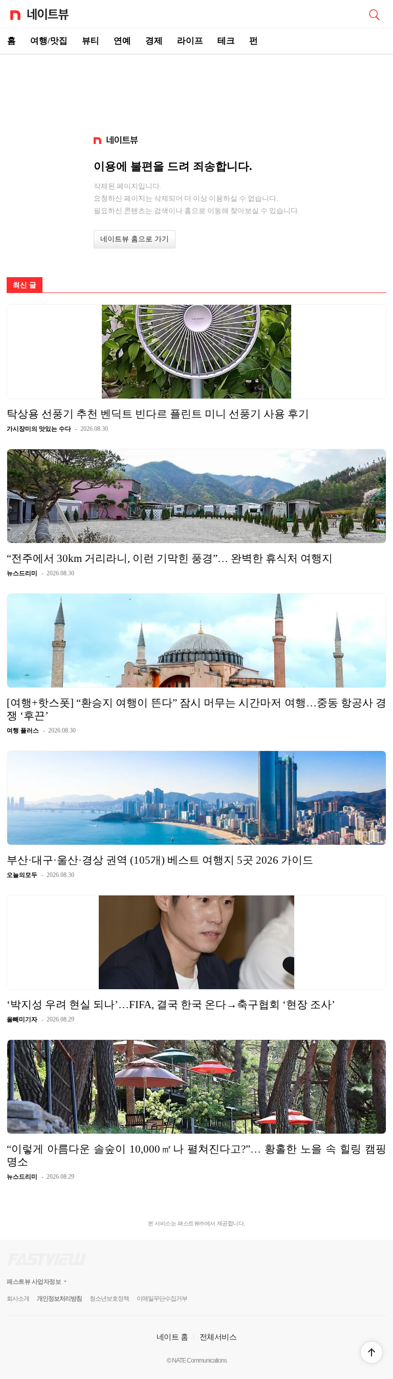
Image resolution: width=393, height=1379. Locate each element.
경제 (154, 41)
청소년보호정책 (109, 1298)
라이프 (190, 41)
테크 (226, 41)
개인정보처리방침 (59, 1298)
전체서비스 (218, 1336)
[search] (374, 14)
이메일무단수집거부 (162, 1298)
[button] (371, 1352)
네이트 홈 (172, 1336)
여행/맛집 (49, 41)
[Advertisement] (196, 90)
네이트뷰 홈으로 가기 (134, 239)
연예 (122, 41)
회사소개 (18, 1298)
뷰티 (90, 41)
